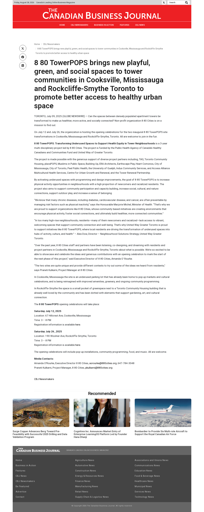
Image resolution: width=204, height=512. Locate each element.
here (77, 324)
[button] (22, 48)
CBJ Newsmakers (79, 25)
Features (124, 25)
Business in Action (104, 25)
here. (78, 344)
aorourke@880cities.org (103, 363)
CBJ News (140, 25)
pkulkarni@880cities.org (98, 367)
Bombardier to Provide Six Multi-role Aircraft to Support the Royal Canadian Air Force (161, 433)
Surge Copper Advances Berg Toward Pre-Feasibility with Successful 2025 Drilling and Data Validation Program (40, 434)
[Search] (186, 2)
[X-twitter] (164, 2)
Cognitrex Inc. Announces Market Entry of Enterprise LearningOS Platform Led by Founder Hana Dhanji (100, 434)
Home (62, 25)
